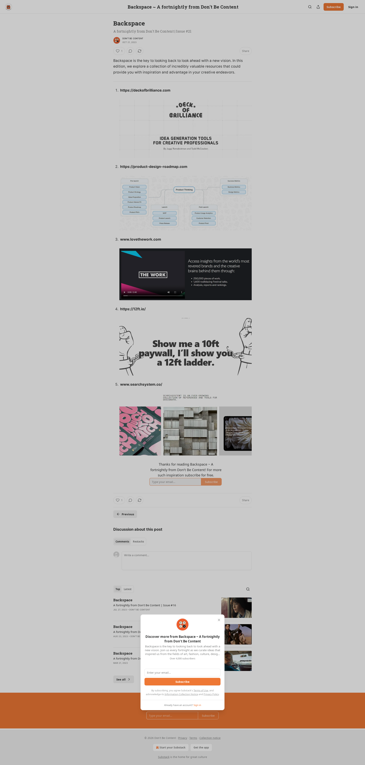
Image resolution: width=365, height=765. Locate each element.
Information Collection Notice (181, 694)
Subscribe (182, 682)
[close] (219, 620)
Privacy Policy (211, 694)
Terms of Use (201, 690)
